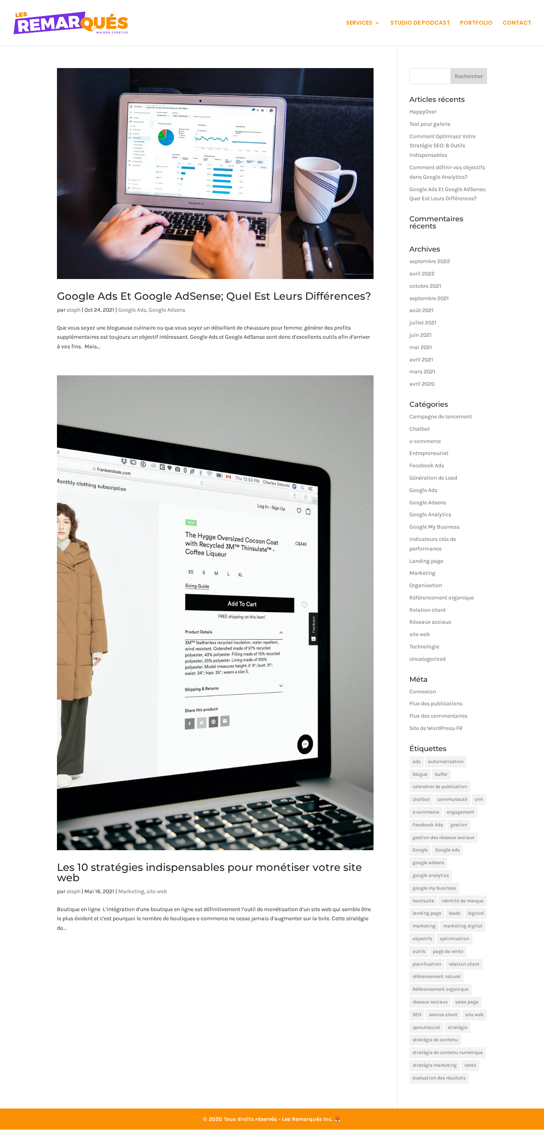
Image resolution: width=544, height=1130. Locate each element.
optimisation (454, 938)
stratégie (458, 1027)
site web (157, 891)
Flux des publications (435, 703)
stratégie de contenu (435, 1039)
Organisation (425, 585)
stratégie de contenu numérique (448, 1052)
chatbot (421, 799)
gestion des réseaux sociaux (443, 837)
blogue (420, 774)
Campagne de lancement (440, 416)
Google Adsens (167, 309)
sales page (466, 1002)
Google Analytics (430, 514)
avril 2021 (421, 359)
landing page (427, 913)
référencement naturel (436, 976)
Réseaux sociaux (430, 622)
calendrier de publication (440, 786)
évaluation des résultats (439, 1078)
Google (420, 850)
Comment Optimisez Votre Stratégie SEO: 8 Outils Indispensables (442, 146)
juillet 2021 (422, 322)
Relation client (427, 610)
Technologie (424, 646)
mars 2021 (422, 371)
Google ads (447, 850)
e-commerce (425, 441)
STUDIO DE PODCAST (420, 23)
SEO (417, 1014)
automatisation (446, 761)
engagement (460, 812)
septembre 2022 (429, 261)
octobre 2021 (425, 286)
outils (419, 951)
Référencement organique (441, 597)
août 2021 (421, 310)
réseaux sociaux (430, 1002)
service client (443, 1014)
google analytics (431, 875)
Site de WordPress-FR (436, 728)
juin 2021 (420, 335)
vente (470, 1065)
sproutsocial (426, 1027)
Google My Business (434, 526)
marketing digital (462, 926)
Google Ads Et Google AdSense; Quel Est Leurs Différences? (214, 296)
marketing (424, 926)
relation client (464, 964)
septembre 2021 (429, 298)
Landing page (426, 561)
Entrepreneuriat (428, 453)
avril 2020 (421, 384)
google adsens (428, 862)
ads (417, 761)
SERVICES (359, 23)
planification (427, 964)
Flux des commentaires (438, 715)
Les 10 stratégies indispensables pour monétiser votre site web (209, 872)
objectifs (422, 938)
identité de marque (462, 901)
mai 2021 (420, 347)
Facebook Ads (426, 465)
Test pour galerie (429, 124)
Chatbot (419, 428)
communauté (452, 799)
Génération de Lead (433, 477)
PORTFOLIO (476, 23)
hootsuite (423, 901)
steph (73, 309)
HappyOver (422, 111)
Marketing (131, 891)
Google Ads (132, 309)
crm (479, 799)
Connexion (422, 691)
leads (454, 913)
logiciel (476, 913)
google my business (434, 888)
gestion (458, 824)
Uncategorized (427, 659)
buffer (441, 774)
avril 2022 (421, 273)
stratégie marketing (435, 1065)
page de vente (448, 951)
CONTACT (517, 23)
